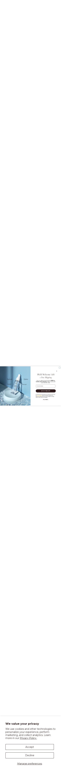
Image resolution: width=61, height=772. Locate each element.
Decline (29, 755)
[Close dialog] (59, 368)
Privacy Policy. (28, 738)
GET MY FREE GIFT (45, 390)
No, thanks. (45, 399)
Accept (29, 747)
